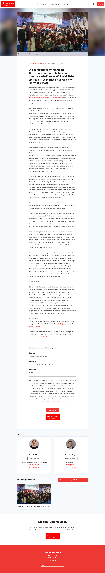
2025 (30, 364)
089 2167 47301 (34, 467)
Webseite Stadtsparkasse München (52, 566)
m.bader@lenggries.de (64, 324)
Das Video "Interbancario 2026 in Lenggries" (42, 348)
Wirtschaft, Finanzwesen (36, 356)
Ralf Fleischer (49, 364)
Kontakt (66, 4)
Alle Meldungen (41, 4)
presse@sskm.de (34, 465)
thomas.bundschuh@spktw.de (38, 337)
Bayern (31, 372)
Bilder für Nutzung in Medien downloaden (73, 480)
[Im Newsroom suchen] (93, 4)
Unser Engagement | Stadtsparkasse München (52, 401)
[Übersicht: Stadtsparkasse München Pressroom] (8, 4)
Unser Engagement (38, 364)
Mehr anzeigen (52, 410)
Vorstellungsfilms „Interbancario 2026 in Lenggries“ (45, 98)
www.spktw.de (55, 337)
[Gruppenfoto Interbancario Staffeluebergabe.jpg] (34, 494)
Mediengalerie (54, 4)
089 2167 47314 (71, 467)
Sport (46, 356)
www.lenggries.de (34, 326)
